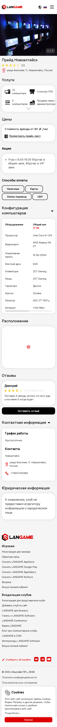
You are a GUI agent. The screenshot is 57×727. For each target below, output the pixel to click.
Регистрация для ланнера (16, 551)
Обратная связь (11, 556)
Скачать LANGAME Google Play (19, 566)
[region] (28, 266)
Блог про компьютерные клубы (19, 630)
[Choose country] (40, 7)
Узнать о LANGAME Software (18, 615)
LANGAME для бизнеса (15, 610)
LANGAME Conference (14, 620)
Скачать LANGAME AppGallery (19, 572)
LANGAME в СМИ (11, 635)
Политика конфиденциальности (19, 677)
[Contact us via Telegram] (42, 659)
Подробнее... (13, 713)
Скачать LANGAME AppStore (18, 561)
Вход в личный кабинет (15, 587)
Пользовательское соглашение (19, 682)
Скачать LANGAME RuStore (17, 576)
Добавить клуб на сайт (14, 605)
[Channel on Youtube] (49, 659)
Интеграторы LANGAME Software (21, 640)
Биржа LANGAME (11, 625)
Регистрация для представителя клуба (23, 600)
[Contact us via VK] (36, 659)
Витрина (6, 582)
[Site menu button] (52, 7)
